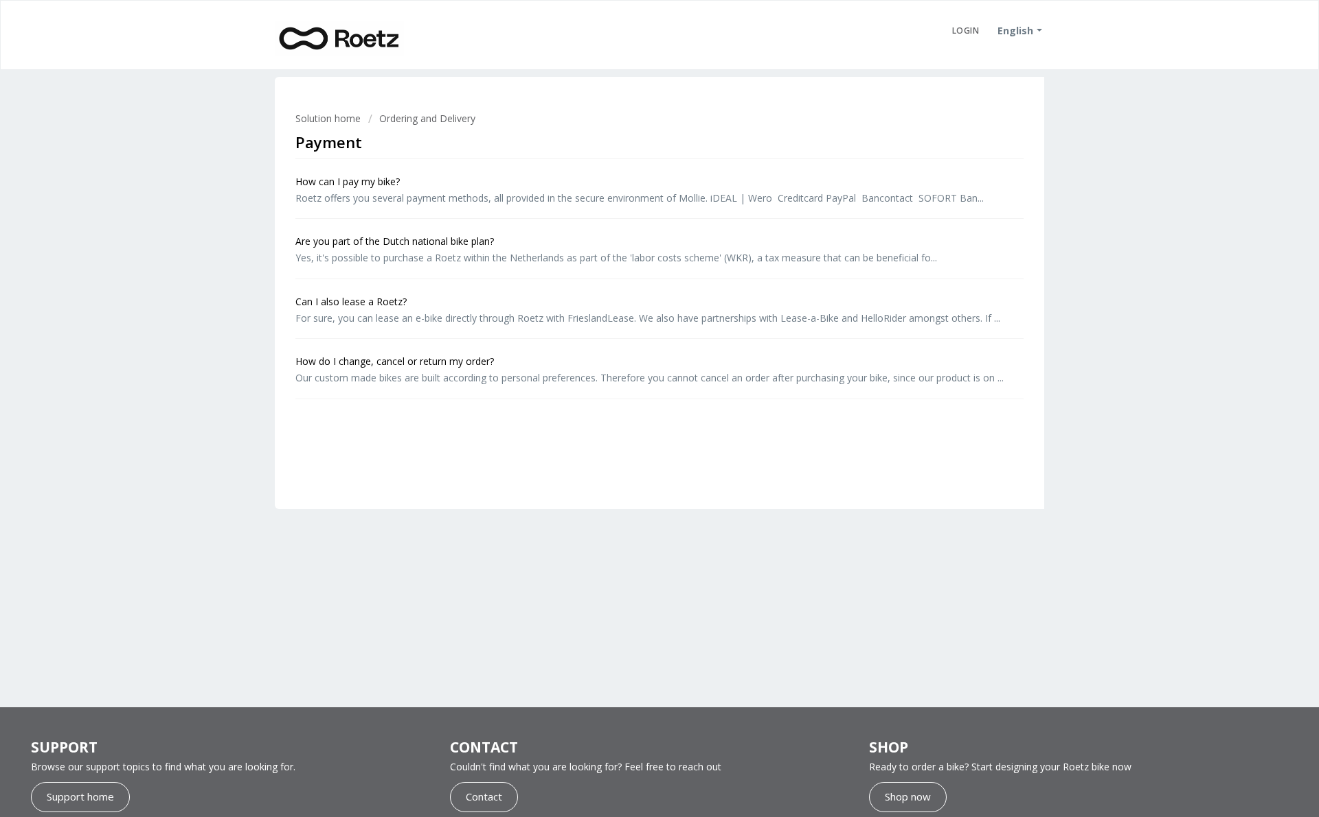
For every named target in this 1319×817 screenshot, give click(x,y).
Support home (80, 796)
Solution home (329, 118)
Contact (484, 796)
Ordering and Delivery (427, 118)
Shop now (908, 796)
